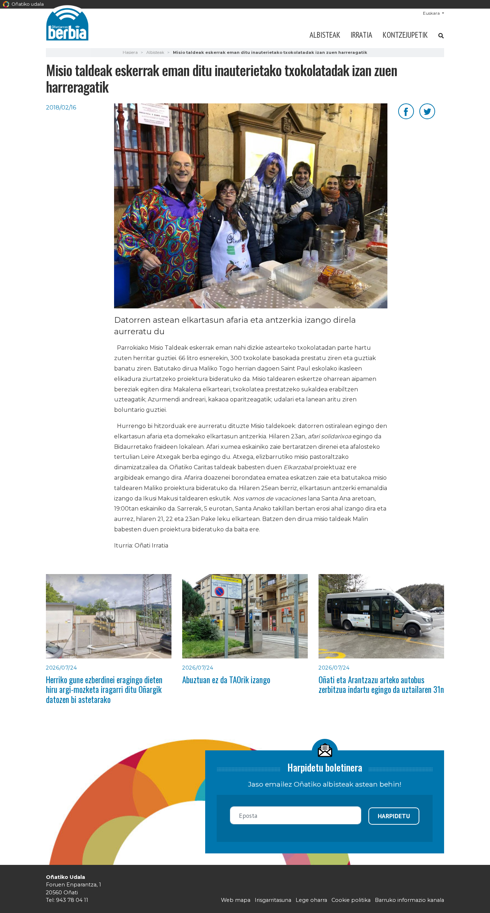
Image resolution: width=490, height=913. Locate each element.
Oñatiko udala (27, 4)
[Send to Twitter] (427, 110)
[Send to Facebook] (406, 110)
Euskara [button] (432, 13)
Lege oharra (311, 900)
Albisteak (325, 34)
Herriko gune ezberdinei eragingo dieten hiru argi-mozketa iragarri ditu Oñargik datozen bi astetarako (104, 689)
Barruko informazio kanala (409, 900)
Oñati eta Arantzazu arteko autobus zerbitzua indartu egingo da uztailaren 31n (381, 684)
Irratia (361, 34)
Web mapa (235, 900)
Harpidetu (394, 816)
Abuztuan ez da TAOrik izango (226, 680)
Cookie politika (351, 900)
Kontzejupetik (405, 34)
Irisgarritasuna (273, 900)
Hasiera (130, 52)
